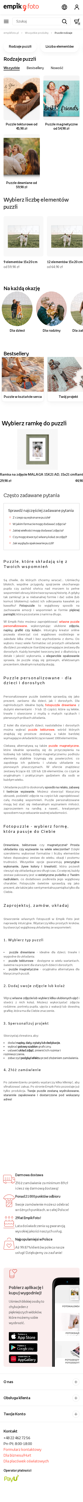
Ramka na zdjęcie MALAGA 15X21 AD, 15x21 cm (37, 474)
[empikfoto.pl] (21, 7)
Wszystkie (12, 68)
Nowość (57, 68)
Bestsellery (35, 68)
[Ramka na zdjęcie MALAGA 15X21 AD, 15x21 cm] (37, 449)
